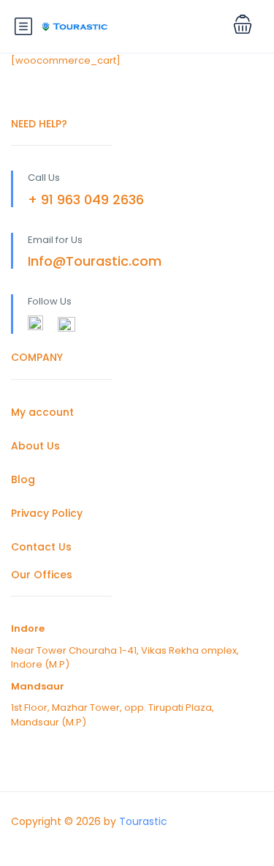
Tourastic (143, 821)
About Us (35, 445)
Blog (23, 479)
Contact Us (41, 547)
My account (42, 412)
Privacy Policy (47, 513)
